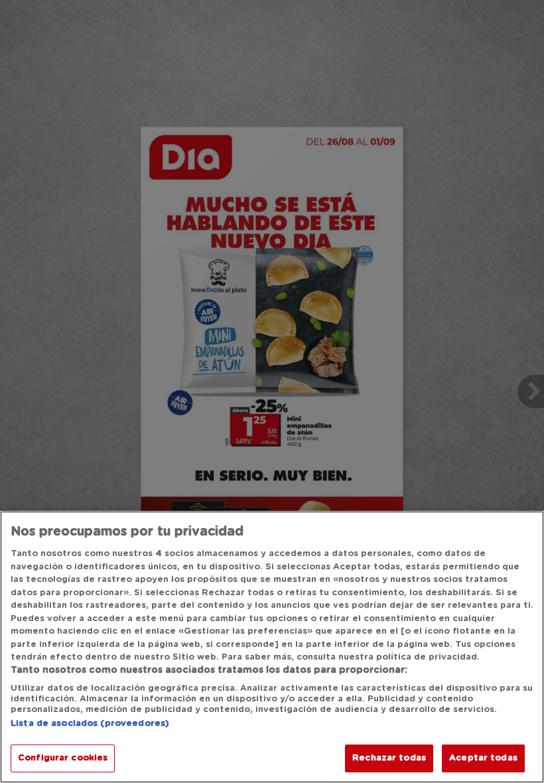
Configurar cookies (62, 758)
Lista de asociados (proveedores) (90, 723)
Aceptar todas (483, 758)
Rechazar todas (389, 758)
